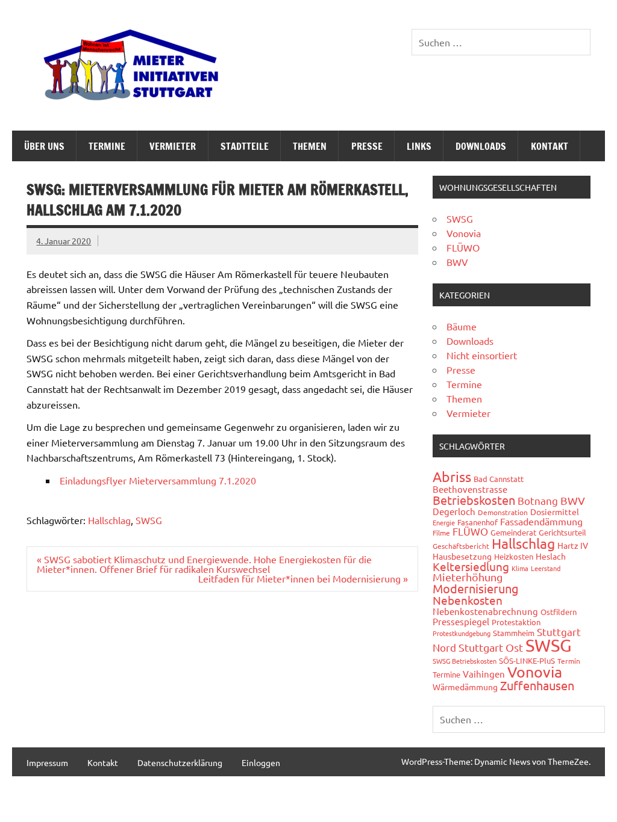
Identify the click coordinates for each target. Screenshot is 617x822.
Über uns (44, 146)
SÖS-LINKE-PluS (527, 660)
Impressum (47, 762)
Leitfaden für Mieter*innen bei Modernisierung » (303, 578)
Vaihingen (484, 673)
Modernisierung (476, 588)
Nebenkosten (468, 600)
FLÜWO (463, 247)
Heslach (551, 556)
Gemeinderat (513, 532)
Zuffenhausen (537, 685)
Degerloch (454, 511)
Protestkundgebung (461, 633)
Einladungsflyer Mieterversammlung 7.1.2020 (158, 480)
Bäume (461, 326)
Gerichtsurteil (562, 532)
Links (419, 146)
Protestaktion (516, 622)
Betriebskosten (474, 499)
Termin (568, 661)
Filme (441, 532)
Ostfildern (558, 612)
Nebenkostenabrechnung (485, 611)
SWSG (149, 520)
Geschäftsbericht (461, 546)
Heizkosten (513, 556)
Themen (310, 146)
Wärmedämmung (465, 686)
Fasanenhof (477, 522)
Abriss (452, 476)
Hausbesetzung (462, 556)
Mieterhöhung (468, 576)
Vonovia (463, 233)
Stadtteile (245, 146)
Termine (107, 146)
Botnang (538, 500)
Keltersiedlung (471, 566)
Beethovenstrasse (470, 489)
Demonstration (503, 512)
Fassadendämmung (541, 521)
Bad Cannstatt (499, 479)
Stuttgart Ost (491, 647)
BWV (457, 262)
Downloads (481, 146)
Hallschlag (109, 520)
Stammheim (513, 633)
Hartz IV (572, 545)
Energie (444, 522)
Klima (520, 568)
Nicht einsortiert (481, 355)
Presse (367, 146)
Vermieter (172, 146)
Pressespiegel (461, 621)
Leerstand (545, 568)
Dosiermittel (554, 511)
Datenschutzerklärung (179, 762)
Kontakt (549, 146)
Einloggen (261, 762)
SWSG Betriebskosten (464, 661)
